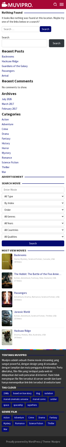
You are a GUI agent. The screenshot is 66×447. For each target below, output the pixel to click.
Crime (5, 129)
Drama (5, 133)
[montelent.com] (17, 4)
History (6, 143)
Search (5, 37)
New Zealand (45, 278)
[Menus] (61, 4)
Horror (5, 148)
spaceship (18, 405)
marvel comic (39, 399)
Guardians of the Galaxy (15, 66)
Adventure (7, 124)
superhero (32, 405)
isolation (49, 393)
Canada (46, 259)
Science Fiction (10, 162)
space (6, 405)
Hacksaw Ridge (10, 61)
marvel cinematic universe (16, 399)
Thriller (6, 167)
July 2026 (7, 99)
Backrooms (8, 56)
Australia (37, 334)
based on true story (22, 393)
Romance (7, 157)
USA (53, 259)
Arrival (5, 75)
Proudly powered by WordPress (23, 441)
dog (38, 393)
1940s (6, 393)
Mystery (6, 153)
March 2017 (8, 104)
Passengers (8, 70)
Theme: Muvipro (51, 441)
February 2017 (9, 108)
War (4, 172)
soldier (53, 399)
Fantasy (6, 138)
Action (5, 119)
